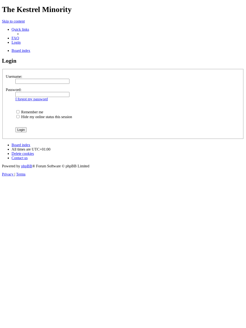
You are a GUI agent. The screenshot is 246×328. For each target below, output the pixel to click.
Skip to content (13, 21)
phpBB (26, 166)
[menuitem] (15, 38)
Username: (14, 76)
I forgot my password (31, 99)
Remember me (31, 112)
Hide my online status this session (46, 117)
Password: (13, 90)
